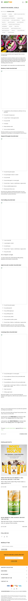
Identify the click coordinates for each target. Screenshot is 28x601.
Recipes (10, 26)
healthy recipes (11, 22)
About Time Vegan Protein (18, 422)
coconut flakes (5, 20)
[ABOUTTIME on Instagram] (7, 537)
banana (10, 14)
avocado (4, 14)
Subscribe (4, 549)
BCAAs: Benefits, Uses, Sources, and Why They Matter (13, 518)
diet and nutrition (15, 20)
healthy (4, 22)
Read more (24, 486)
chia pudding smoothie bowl (8, 18)
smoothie (17, 26)
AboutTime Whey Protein (17, 418)
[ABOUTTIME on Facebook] (1, 537)
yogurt (3, 32)
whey (8, 386)
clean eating (20, 18)
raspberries (4, 26)
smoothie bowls (5, 30)
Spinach (13, 30)
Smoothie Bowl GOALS (10, 428)
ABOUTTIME (15, 591)
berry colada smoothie (19, 14)
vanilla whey (17, 183)
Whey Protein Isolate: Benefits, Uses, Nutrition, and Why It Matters (12, 478)
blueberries (4, 16)
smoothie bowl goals (16, 28)
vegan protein (23, 183)
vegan (12, 386)
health (23, 20)
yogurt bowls (11, 32)
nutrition (4, 24)
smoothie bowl (5, 28)
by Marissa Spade (23, 434)
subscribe (14, 561)
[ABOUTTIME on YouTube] (4, 537)
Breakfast (11, 16)
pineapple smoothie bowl (14, 24)
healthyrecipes (20, 22)
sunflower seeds (21, 30)
